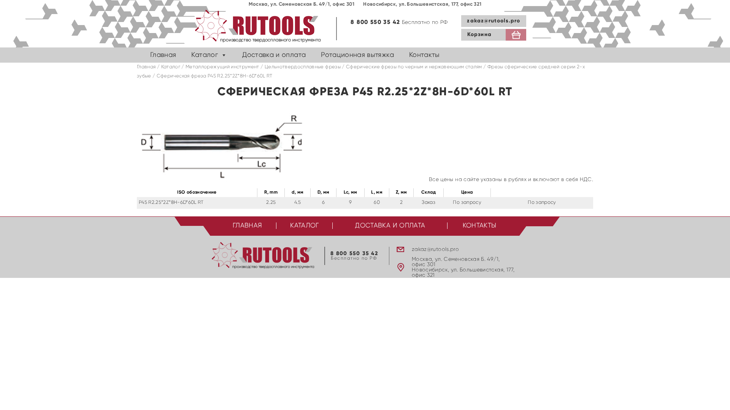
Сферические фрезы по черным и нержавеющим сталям (414, 67)
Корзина (479, 34)
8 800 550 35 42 (375, 22)
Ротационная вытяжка (357, 55)
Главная (163, 55)
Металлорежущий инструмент (222, 67)
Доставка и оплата (274, 55)
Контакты (424, 55)
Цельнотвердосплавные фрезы (303, 67)
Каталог (204, 55)
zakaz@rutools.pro (493, 21)
